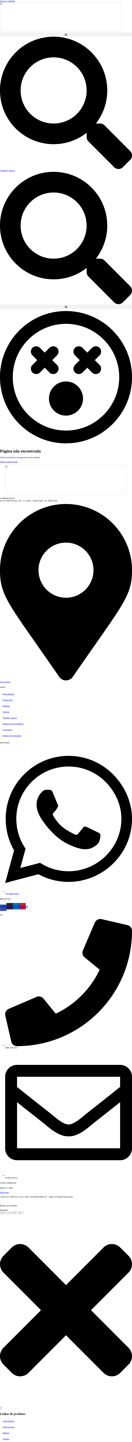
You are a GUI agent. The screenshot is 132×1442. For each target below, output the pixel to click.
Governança (8, 730)
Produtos (6, 706)
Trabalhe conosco (10, 718)
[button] (66, 34)
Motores (6, 1433)
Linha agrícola (8, 1427)
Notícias (6, 712)
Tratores (6, 1439)
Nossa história (8, 694)
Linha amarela (8, 1421)
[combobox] (12, 1212)
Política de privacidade (12, 736)
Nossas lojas (8, 700)
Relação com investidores (13, 724)
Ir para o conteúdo (7, 1)
